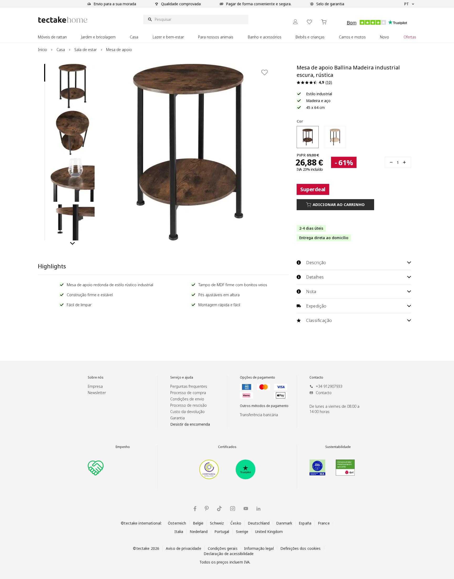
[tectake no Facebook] (195, 508)
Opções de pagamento (257, 377)
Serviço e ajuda (181, 377)
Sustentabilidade (338, 447)
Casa (60, 49)
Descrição (316, 262)
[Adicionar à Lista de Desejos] (264, 72)
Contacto (316, 377)
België (198, 523)
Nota (311, 291)
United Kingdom (269, 531)
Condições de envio (187, 398)
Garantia (177, 417)
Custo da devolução (187, 411)
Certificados (227, 447)
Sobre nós (96, 377)
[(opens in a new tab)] (209, 469)
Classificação (319, 320)
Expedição (316, 306)
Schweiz (217, 523)
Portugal (221, 531)
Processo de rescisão (188, 405)
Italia (178, 531)
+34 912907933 (329, 386)
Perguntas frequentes (188, 386)
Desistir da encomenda (190, 424)
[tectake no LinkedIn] (258, 509)
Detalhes (315, 277)
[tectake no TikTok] (219, 508)
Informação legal (259, 548)
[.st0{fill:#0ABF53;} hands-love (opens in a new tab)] (96, 467)
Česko (235, 523)
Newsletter (97, 392)
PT (406, 3)
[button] (72, 86)
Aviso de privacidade (183, 548)
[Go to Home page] (63, 19)
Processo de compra (188, 392)
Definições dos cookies (300, 548)
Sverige (242, 531)
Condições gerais (223, 548)
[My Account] (295, 21)
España (305, 523)
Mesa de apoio (119, 49)
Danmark (284, 523)
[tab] (44, 73)
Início (42, 49)
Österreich (177, 523)
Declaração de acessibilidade (229, 553)
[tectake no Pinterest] (207, 508)
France (324, 523)
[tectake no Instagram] (232, 508)
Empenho (123, 447)
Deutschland (259, 523)
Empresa (95, 386)
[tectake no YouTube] (246, 508)
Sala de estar (85, 49)
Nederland (199, 531)
